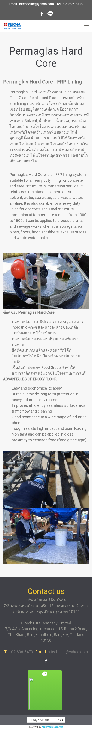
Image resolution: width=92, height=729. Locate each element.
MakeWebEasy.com (52, 726)
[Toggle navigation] (86, 26)
